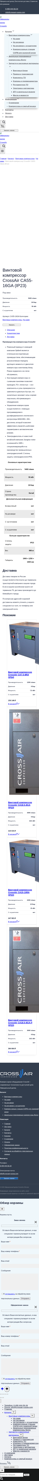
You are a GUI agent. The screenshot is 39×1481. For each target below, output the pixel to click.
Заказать (12, 325)
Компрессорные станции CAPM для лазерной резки (24, 51)
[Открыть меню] (2, 151)
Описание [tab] (11, 330)
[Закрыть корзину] (2, 1209)
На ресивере (18, 42)
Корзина (7, 1136)
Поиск (26, 1475)
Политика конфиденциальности (16, 1148)
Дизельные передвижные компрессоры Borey (20, 58)
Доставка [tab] (10, 337)
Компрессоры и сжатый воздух (22, 106)
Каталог (7, 1130)
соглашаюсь (10, 1294)
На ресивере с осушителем (25, 46)
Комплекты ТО (19, 78)
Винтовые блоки (20, 71)
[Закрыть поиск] (2, 1470)
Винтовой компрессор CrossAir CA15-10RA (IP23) (20, 892)
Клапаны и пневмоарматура (25, 81)
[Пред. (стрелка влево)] (1, 1397)
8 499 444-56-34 (11, 9)
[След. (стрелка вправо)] (3, 1397)
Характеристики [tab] (13, 333)
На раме (16, 39)
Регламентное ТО (20, 85)
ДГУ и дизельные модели (24, 92)
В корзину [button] (12, 704)
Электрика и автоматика (23, 88)
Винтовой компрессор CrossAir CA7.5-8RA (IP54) (20, 674)
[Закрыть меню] (0, 1401)
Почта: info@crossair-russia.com (18, 1407)
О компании (14, 103)
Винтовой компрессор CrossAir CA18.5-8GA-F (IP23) (20, 1022)
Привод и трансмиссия (23, 74)
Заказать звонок (9, 130)
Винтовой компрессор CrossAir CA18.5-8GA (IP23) (20, 805)
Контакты (9, 110)
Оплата (8, 113)
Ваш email (5, 1261)
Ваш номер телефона (10, 1251)
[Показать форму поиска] (2, 122)
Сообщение (6, 1271)
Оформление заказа (12, 1145)
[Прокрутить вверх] (2, 1389)
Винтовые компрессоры (12, 320)
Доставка (9, 117)
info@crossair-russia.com (15, 12)
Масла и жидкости (21, 95)
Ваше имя (5, 1242)
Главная (7, 1124)
